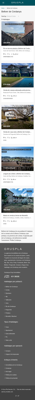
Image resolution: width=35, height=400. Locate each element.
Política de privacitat (11, 378)
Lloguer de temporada (12, 354)
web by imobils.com (7, 391)
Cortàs (8, 290)
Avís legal (8, 371)
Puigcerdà (9, 309)
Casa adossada (10, 333)
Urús (7, 303)
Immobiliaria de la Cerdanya (14, 365)
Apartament (9, 330)
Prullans (8, 313)
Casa (7, 327)
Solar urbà (9, 340)
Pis (6, 337)
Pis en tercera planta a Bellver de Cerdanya (17, 48)
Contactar (8, 368)
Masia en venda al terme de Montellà (15, 215)
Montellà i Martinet (11, 316)
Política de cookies (11, 375)
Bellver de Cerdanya (12, 286)
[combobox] (13, 16)
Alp (6, 296)
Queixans (8, 293)
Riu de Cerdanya (11, 306)
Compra (8, 351)
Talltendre (8, 300)
